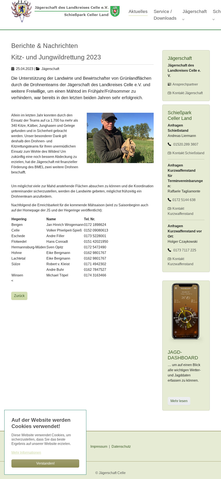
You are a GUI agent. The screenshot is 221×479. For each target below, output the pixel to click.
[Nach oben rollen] (211, 469)
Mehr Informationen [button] (26, 452)
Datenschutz (121, 446)
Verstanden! (45, 463)
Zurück (19, 296)
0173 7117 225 (184, 250)
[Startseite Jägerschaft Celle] (65, 10)
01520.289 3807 (185, 144)
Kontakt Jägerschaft (187, 93)
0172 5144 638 (184, 200)
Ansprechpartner (185, 84)
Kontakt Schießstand (188, 153)
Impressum (98, 446)
